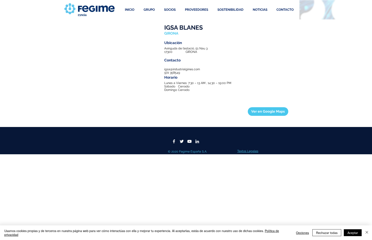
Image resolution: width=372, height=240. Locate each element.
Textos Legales (247, 151)
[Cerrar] (366, 233)
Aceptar (352, 233)
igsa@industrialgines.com (182, 69)
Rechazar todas (327, 233)
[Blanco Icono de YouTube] (189, 141)
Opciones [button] (302, 233)
